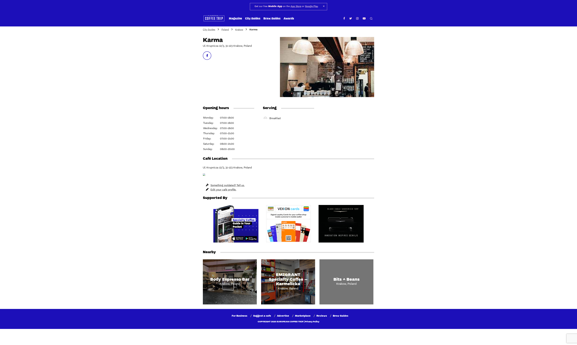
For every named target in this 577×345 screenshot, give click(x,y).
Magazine (235, 18)
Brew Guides (272, 18)
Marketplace (303, 316)
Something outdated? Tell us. (227, 185)
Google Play (311, 6)
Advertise (283, 316)
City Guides (252, 18)
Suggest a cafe (262, 316)
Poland (225, 30)
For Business (239, 316)
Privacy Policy (312, 322)
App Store (295, 6)
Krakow (239, 30)
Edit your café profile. (223, 190)
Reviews (321, 316)
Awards (289, 18)
